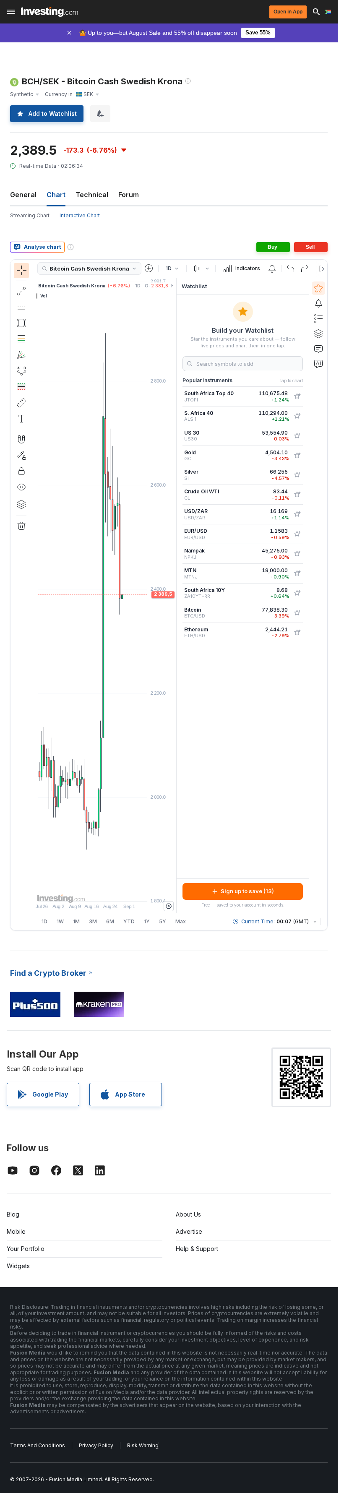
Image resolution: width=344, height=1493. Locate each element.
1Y (147, 921)
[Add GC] (297, 455)
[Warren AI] (318, 363)
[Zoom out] (81, 890)
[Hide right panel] (173, 595)
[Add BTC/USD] (297, 613)
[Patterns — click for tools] (21, 370)
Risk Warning (143, 1445)
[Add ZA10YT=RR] (297, 593)
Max (180, 921)
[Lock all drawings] (21, 471)
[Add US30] (297, 436)
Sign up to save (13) (247, 891)
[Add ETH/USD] (297, 632)
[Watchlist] (318, 288)
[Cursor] (21, 270)
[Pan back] (104, 890)
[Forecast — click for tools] (21, 386)
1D (44, 921)
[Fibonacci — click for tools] (21, 339)
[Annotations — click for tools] (21, 418)
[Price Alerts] (272, 268)
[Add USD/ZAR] (297, 514)
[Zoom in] (93, 890)
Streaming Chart (30, 215)
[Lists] (318, 318)
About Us (188, 1214)
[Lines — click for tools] (21, 291)
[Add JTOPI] (297, 396)
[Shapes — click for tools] (21, 323)
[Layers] (21, 504)
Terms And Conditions (37, 1445)
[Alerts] (318, 303)
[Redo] (304, 268)
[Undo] (290, 268)
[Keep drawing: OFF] (21, 455)
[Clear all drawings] (21, 526)
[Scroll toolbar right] (321, 269)
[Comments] (318, 348)
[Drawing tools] (34, 594)
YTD (129, 921)
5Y (162, 921)
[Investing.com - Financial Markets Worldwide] (49, 12)
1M (76, 921)
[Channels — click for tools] (21, 307)
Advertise (189, 1231)
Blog (13, 1214)
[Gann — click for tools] (21, 354)
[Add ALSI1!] (297, 416)
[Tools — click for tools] (21, 402)
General (23, 194)
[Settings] (169, 906)
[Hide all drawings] (21, 487)
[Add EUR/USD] (297, 534)
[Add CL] (297, 494)
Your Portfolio (25, 1248)
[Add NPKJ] (297, 554)
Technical (92, 194)
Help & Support (197, 1248)
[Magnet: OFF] (21, 439)
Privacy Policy (96, 1445)
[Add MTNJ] (297, 573)
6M (110, 921)
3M (93, 921)
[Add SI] (297, 475)
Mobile (16, 1231)
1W (60, 921)
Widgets (18, 1265)
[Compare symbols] (149, 268)
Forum (128, 194)
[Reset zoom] (127, 890)
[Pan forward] (115, 890)
